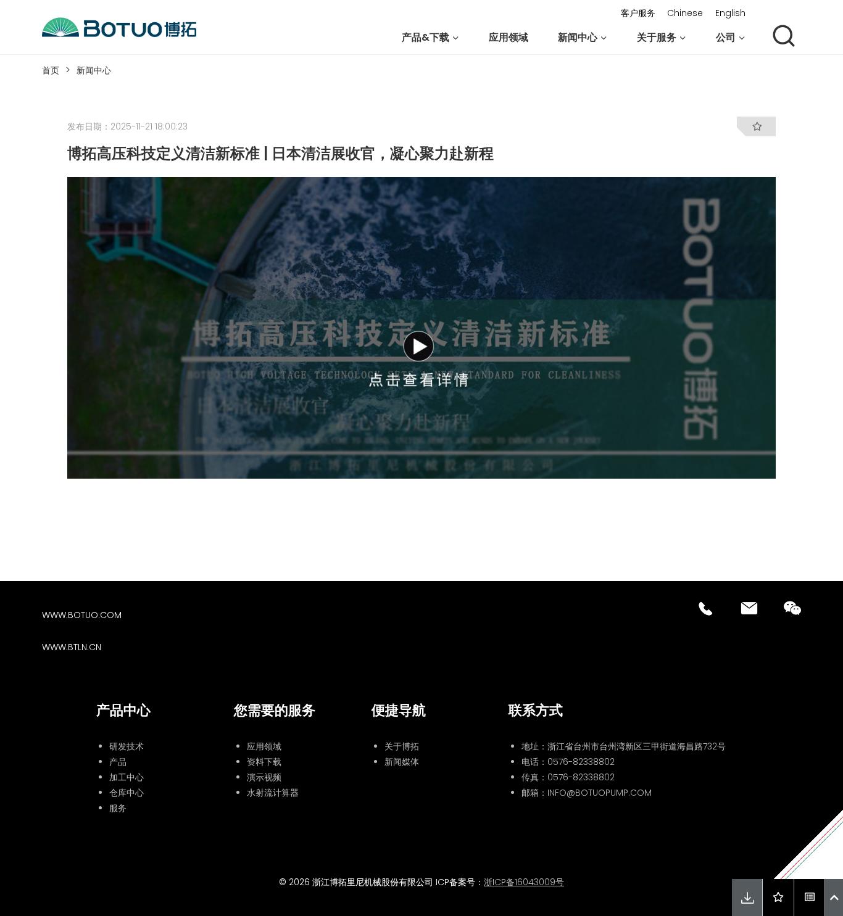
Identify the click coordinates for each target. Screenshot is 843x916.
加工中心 (126, 777)
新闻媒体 (401, 762)
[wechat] (792, 608)
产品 (118, 762)
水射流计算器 (273, 792)
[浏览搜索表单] (783, 37)
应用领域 (508, 37)
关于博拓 (401, 746)
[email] (749, 608)
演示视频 (264, 777)
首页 (50, 70)
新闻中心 (94, 70)
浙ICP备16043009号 (524, 882)
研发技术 (126, 746)
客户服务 (638, 13)
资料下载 (264, 762)
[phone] (706, 608)
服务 (118, 808)
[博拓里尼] (119, 28)
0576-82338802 (581, 762)
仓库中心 (126, 792)
